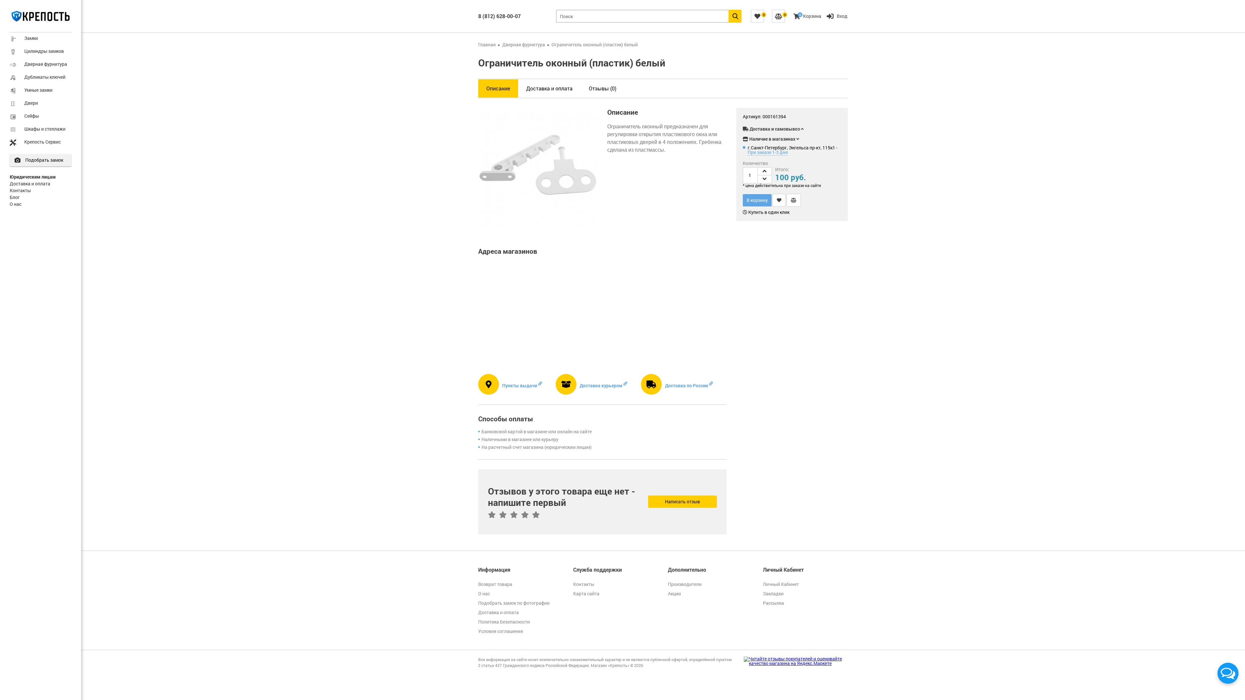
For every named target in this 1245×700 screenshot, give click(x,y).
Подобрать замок (44, 160)
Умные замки (38, 90)
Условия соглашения (500, 631)
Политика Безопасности (504, 622)
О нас (15, 204)
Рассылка (773, 603)
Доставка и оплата (30, 184)
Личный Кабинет (781, 584)
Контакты (20, 190)
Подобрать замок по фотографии (514, 603)
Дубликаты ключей (44, 77)
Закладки (773, 593)
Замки (31, 38)
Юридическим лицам (33, 177)
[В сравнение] (794, 200)
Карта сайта (586, 593)
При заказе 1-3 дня (768, 152)
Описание (498, 88)
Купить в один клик (768, 212)
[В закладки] (779, 200)
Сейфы (31, 116)
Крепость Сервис (42, 142)
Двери (31, 103)
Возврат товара (495, 584)
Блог (15, 197)
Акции (674, 593)
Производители (685, 584)
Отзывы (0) (602, 88)
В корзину (757, 200)
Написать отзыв (682, 501)
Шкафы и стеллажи (44, 129)
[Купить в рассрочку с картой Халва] (827, 117)
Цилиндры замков (44, 51)
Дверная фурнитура (45, 64)
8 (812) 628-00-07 (499, 16)
